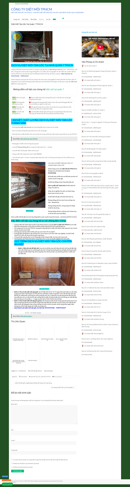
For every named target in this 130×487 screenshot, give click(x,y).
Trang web (14, 450)
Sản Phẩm (34, 19)
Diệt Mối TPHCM (45, 376)
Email (13, 440)
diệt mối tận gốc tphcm (35, 371)
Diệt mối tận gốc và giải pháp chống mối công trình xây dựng (32, 383)
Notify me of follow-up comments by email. (26, 463)
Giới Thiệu (25, 19)
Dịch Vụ (41, 19)
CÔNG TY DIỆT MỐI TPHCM (31, 9)
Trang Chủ (16, 19)
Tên (12, 430)
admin (15, 376)
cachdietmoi (22, 371)
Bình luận (14, 404)
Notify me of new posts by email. (23, 467)
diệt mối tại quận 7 (55, 89)
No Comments (58, 376)
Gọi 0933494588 (7, 484)
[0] (61, 19)
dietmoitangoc (48, 371)
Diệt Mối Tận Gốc (35, 376)
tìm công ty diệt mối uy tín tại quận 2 (63, 387)
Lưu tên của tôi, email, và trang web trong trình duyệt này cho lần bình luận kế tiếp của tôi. (40, 459)
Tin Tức (48, 19)
